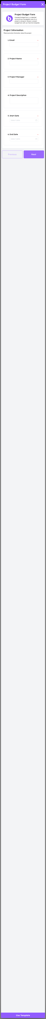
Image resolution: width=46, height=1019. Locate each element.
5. (8, 116)
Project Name (16, 59)
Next (33, 154)
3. (8, 77)
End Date (14, 134)
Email (11, 40)
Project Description (18, 95)
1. (8, 40)
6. (8, 134)
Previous (12, 154)
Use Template (23, 1015)
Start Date (14, 116)
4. (8, 95)
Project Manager (16, 77)
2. (8, 59)
